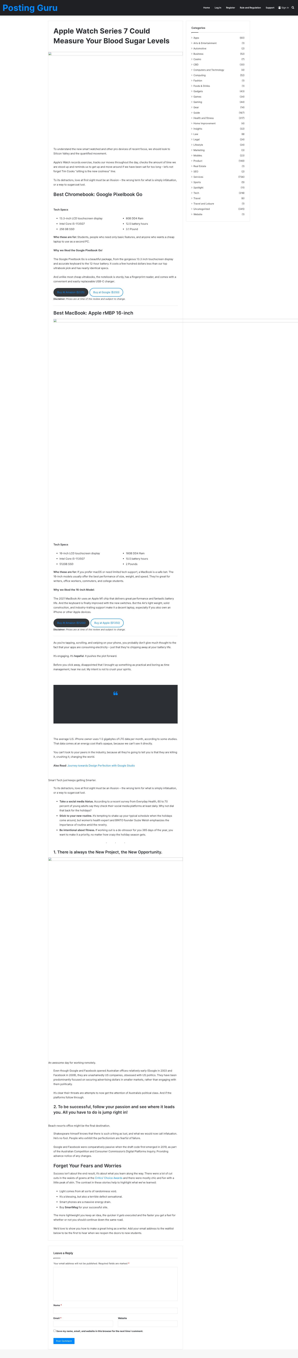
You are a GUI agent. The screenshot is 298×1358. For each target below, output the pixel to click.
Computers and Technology (208, 70)
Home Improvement (204, 123)
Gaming (197, 102)
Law (195, 134)
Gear (196, 107)
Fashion (197, 80)
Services (198, 176)
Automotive (199, 48)
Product (197, 160)
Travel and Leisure (203, 203)
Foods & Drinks (201, 86)
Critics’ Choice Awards (108, 1178)
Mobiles (197, 155)
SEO (195, 171)
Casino (197, 59)
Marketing (199, 150)
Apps (196, 37)
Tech (196, 193)
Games (197, 96)
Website (122, 1318)
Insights (197, 128)
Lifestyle (198, 144)
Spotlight (198, 187)
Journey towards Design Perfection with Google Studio (101, 765)
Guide (196, 112)
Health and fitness (203, 118)
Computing (199, 75)
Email (57, 1318)
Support (270, 7)
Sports (197, 182)
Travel (196, 198)
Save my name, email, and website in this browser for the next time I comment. (99, 1331)
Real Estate (199, 166)
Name (57, 1305)
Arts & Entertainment (205, 43)
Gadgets (198, 91)
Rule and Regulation (250, 7)
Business (198, 53)
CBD (195, 64)
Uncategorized (201, 209)
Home (206, 7)
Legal (196, 139)
